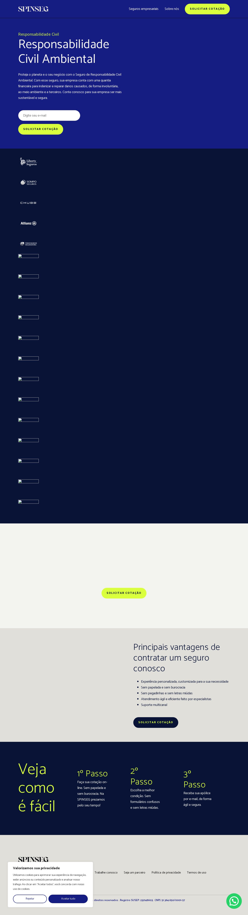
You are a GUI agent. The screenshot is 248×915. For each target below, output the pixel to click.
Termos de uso (196, 872)
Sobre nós (172, 9)
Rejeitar (30, 899)
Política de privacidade (166, 872)
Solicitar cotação (207, 9)
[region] (50, 884)
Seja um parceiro (134, 872)
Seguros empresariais (143, 9)
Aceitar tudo (68, 899)
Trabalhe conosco (106, 872)
